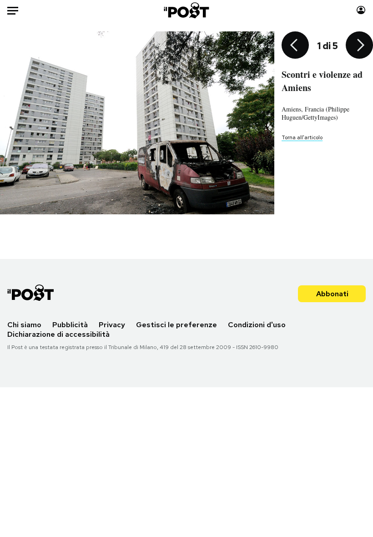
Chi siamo (24, 324)
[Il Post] (187, 10)
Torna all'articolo (302, 137)
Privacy (112, 324)
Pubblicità (70, 324)
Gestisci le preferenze (176, 324)
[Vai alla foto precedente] (295, 46)
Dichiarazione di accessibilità (58, 334)
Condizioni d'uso (257, 324)
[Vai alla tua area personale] (361, 10)
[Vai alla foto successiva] (359, 46)
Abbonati (332, 294)
